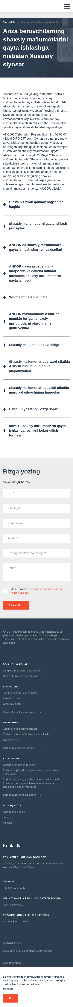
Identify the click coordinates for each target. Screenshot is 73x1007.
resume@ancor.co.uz (15, 921)
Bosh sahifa (9, 22)
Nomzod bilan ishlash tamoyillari (22, 675)
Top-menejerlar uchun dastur (20, 692)
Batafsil (8, 988)
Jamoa (7, 817)
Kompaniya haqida (14, 811)
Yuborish (16, 605)
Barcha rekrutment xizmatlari (20, 747)
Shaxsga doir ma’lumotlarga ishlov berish (27, 950)
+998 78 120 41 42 (14, 887)
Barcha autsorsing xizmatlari (19, 794)
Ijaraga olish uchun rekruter (19, 764)
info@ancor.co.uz (13, 904)
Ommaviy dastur (12, 703)
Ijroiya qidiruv (11, 739)
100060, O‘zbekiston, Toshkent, (22, 863)
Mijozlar (7, 822)
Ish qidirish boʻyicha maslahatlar (22, 670)
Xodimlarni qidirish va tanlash (20, 728)
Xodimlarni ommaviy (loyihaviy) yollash (26, 734)
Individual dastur (12, 698)
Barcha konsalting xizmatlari (19, 711)
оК (10, 998)
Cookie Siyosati (12, 962)
